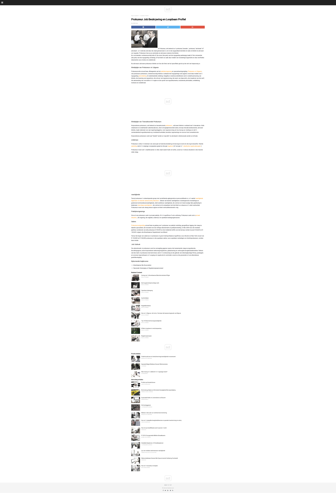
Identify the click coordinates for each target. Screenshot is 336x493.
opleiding (134, 146)
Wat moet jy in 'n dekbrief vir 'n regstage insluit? (154, 371)
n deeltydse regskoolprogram (192, 146)
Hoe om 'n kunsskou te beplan (149, 465)
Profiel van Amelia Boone (148, 382)
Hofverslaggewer (146, 405)
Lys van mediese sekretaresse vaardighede (153, 450)
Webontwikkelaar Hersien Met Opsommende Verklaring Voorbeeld (159, 458)
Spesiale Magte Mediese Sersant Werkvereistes (154, 364)
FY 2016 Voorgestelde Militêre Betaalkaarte (153, 435)
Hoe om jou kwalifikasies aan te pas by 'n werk (154, 428)
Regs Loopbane (135, 15)
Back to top (168, 485)
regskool (170, 146)
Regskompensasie (146, 336)
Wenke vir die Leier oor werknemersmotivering (154, 412)
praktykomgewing (166, 71)
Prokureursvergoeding (138, 225)
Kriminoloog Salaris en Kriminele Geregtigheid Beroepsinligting (158, 390)
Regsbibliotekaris (146, 305)
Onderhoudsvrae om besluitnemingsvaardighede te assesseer (158, 356)
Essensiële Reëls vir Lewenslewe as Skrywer (153, 397)
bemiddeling (142, 76)
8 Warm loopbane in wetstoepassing (151, 328)
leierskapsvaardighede (145, 205)
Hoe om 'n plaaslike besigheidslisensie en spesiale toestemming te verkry (161, 420)
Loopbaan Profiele (144, 15)
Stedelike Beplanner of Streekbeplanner (152, 443)
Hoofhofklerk (145, 298)
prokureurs (169, 125)
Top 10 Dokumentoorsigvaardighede (151, 320)
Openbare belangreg (147, 290)
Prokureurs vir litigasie (195, 71)
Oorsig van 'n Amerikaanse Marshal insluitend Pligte (155, 275)
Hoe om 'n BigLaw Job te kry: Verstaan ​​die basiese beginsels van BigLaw (161, 313)
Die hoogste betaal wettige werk (150, 283)
